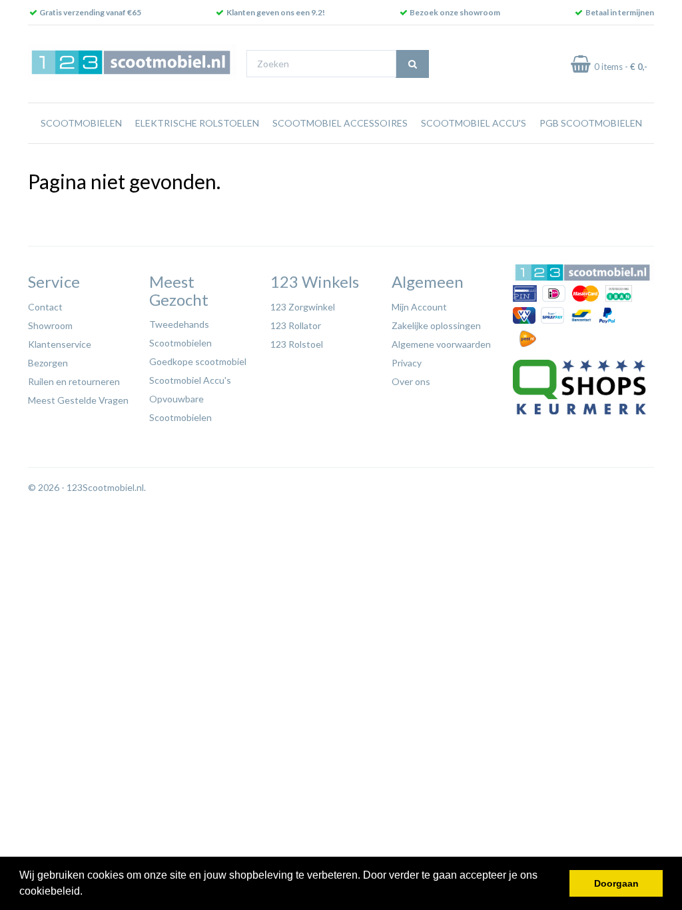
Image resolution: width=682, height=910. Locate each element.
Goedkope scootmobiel (197, 361)
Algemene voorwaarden (441, 344)
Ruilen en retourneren (74, 381)
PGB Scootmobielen (590, 123)
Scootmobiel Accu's (473, 123)
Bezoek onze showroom (455, 12)
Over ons (411, 381)
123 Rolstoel (296, 344)
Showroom (50, 325)
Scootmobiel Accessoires (340, 123)
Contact (45, 306)
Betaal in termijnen (619, 12)
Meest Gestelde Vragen (78, 400)
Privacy (407, 362)
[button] (87, 893)
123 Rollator (295, 325)
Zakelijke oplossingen (436, 325)
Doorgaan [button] (616, 883)
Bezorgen (48, 362)
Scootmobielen (81, 123)
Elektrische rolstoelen (197, 123)
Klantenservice (59, 344)
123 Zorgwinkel (302, 306)
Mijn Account (419, 306)
